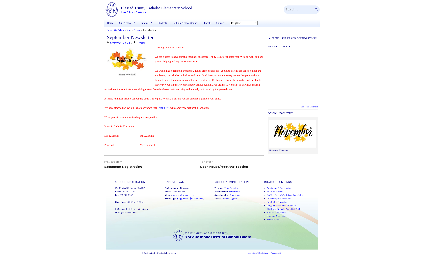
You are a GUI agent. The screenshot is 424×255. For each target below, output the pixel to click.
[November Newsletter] (292, 134)
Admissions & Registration (279, 188)
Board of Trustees (275, 191)
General (141, 42)
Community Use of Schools (279, 198)
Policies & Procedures (276, 212)
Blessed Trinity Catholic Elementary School (156, 8)
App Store (183, 198)
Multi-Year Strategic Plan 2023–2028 (283, 209)
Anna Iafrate (235, 195)
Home (110, 23)
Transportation (273, 219)
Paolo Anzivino (231, 188)
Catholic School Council (185, 23)
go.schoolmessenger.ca (183, 195)
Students (162, 23)
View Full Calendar (309, 106)
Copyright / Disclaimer (257, 253)
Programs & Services (276, 216)
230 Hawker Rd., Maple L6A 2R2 (130, 188)
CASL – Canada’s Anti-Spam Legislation (285, 195)
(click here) (163, 107)
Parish (207, 23)
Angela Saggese (229, 198)
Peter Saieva (234, 191)
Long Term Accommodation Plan (281, 205)
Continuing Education (277, 202)
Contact (220, 23)
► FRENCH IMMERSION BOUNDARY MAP (292, 38)
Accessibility (277, 253)
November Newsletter (279, 150)
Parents (144, 23)
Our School (125, 23)
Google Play (198, 198)
